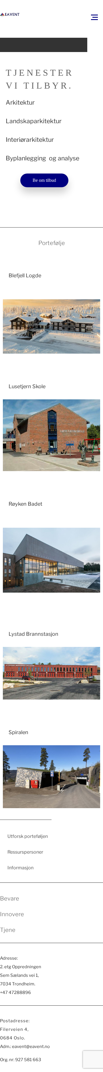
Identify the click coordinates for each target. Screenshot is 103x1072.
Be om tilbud (44, 180)
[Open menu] (94, 17)
